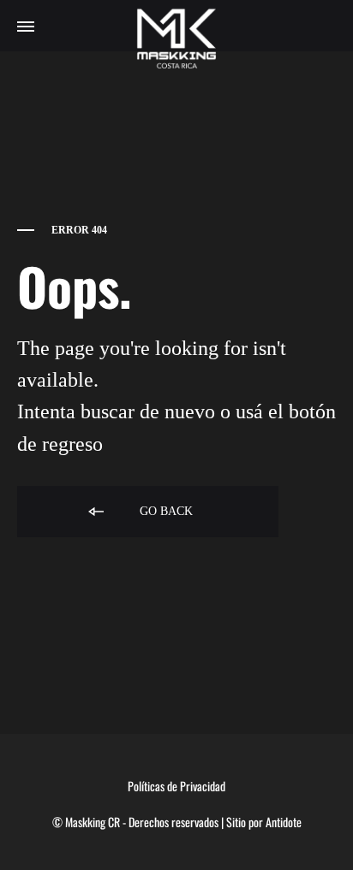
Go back (164, 511)
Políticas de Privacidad (176, 786)
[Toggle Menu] (25, 27)
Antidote (284, 822)
